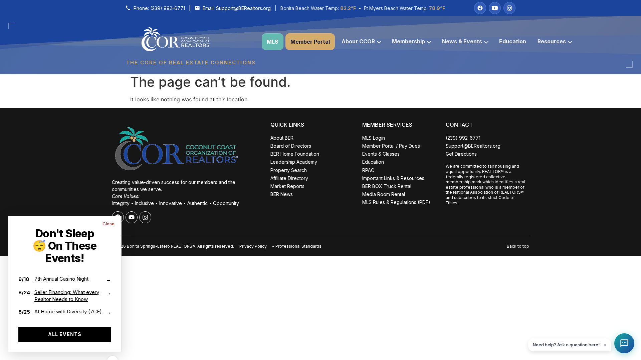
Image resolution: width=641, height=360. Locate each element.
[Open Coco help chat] (624, 343)
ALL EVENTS (64, 334)
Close (108, 223)
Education (512, 41)
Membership (408, 41)
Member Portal (310, 41)
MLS (272, 41)
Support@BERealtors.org (243, 8)
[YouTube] (495, 8)
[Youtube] (132, 217)
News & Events (462, 41)
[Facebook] (480, 8)
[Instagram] (509, 8)
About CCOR (358, 41)
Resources (552, 41)
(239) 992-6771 (167, 8)
